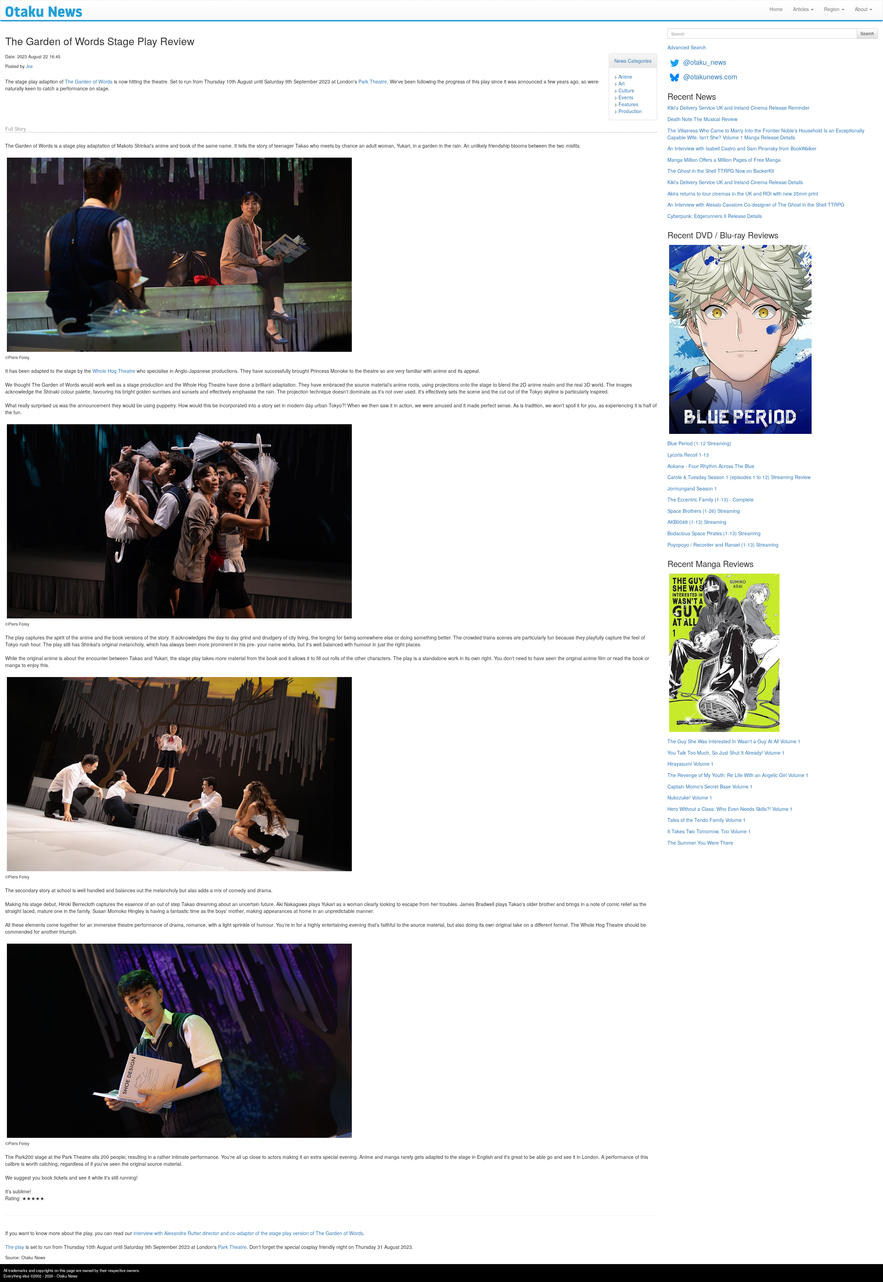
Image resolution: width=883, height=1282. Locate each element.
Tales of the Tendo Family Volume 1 (706, 819)
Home (776, 9)
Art (621, 83)
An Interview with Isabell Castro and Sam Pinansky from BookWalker (741, 148)
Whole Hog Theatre (113, 370)
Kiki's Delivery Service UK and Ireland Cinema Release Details (735, 182)
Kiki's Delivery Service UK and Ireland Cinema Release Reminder (738, 107)
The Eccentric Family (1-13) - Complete (710, 499)
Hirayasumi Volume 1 (690, 763)
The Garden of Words (88, 81)
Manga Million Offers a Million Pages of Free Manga (724, 159)
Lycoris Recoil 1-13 (688, 454)
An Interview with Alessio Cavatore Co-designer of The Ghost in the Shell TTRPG (755, 204)
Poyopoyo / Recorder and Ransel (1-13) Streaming (722, 544)
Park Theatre (372, 81)
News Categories (633, 60)
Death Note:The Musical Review (702, 119)
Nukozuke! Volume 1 (689, 797)
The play (14, 1246)
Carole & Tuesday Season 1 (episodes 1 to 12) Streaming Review (739, 477)
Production (630, 111)
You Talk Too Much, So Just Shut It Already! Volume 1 (726, 752)
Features (628, 104)
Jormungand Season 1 (692, 488)
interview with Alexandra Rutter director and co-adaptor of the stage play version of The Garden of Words (248, 1233)
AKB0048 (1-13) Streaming (696, 521)
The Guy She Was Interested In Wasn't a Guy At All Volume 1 (734, 741)
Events (625, 97)
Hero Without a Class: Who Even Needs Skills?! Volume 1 (730, 808)
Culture (626, 90)
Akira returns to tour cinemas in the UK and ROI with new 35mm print (742, 193)
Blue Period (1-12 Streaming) (699, 443)
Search (867, 33)
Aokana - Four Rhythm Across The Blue (710, 466)
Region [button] (832, 9)
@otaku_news (704, 62)
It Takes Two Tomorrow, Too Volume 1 (709, 831)
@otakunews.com (710, 76)
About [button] (862, 9)
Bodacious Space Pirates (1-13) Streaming (714, 533)
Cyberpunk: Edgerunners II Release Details (714, 215)
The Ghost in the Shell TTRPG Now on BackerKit (720, 170)
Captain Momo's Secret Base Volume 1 (710, 786)
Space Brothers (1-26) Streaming (703, 510)
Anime (625, 76)
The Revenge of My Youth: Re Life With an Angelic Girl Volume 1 (737, 775)
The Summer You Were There (700, 842)
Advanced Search (686, 47)
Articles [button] (801, 9)
